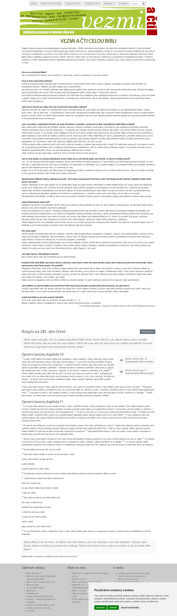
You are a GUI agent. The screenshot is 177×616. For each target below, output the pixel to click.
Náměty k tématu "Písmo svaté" (40, 605)
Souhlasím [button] (100, 608)
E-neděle (30, 611)
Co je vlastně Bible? (35, 587)
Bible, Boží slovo (34, 573)
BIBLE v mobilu (79, 590)
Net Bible (76, 602)
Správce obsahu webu (128, 579)
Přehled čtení (147, 331)
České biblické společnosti (65, 556)
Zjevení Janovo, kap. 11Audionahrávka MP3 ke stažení (139, 371)
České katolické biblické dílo (39, 596)
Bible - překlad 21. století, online (86, 582)
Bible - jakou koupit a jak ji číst (40, 582)
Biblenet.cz (31, 590)
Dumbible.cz (32, 593)
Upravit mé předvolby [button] (130, 608)
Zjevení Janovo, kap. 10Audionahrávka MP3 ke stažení (139, 360)
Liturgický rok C (92, 3)
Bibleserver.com (79, 579)
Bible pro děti (32, 585)
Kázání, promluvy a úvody (38, 608)
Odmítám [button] (113, 608)
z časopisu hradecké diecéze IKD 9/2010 (119, 306)
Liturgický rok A (73, 3)
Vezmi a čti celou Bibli (51, 3)
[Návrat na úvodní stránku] (88, 21)
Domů (33, 3)
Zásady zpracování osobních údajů (134, 573)
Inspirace (108, 3)
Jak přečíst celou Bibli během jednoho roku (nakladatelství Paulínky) (74, 54)
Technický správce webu (129, 582)
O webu (123, 3)
